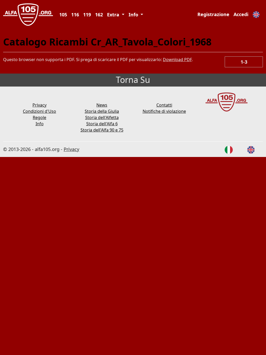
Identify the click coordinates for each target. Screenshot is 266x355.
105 (63, 14)
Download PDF (177, 59)
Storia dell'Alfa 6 (102, 124)
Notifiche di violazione (164, 111)
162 (99, 14)
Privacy (39, 105)
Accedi (241, 14)
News (101, 105)
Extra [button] (114, 14)
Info (40, 124)
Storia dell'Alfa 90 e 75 (102, 130)
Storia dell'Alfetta (102, 117)
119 (87, 14)
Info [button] (134, 14)
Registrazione (213, 14)
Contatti (164, 105)
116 (75, 14)
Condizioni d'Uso (39, 111)
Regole (39, 117)
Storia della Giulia (102, 111)
